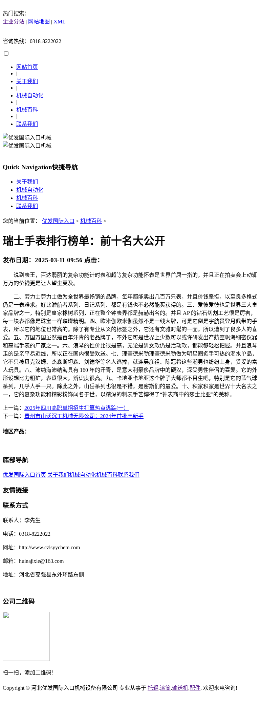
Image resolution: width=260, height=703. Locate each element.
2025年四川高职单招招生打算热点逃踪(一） (76, 408)
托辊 (153, 688)
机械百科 (27, 110)
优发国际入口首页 (24, 475)
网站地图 (39, 21)
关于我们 (27, 81)
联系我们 (27, 124)
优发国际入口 (58, 221)
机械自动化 (29, 95)
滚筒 (165, 688)
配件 (195, 688)
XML (59, 21)
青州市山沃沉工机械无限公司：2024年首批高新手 (84, 416)
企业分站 (13, 21)
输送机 (180, 688)
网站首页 (27, 67)
